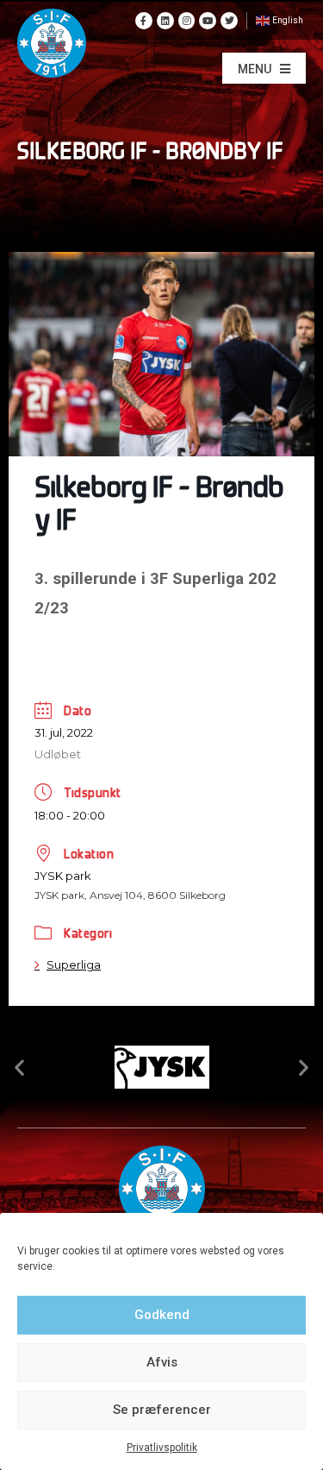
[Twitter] (229, 20)
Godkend (161, 1314)
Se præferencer (162, 1409)
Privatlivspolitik (162, 1448)
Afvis (161, 1362)
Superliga (74, 964)
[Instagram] (187, 20)
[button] (264, 68)
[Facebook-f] (143, 20)
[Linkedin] (165, 20)
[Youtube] (207, 20)
